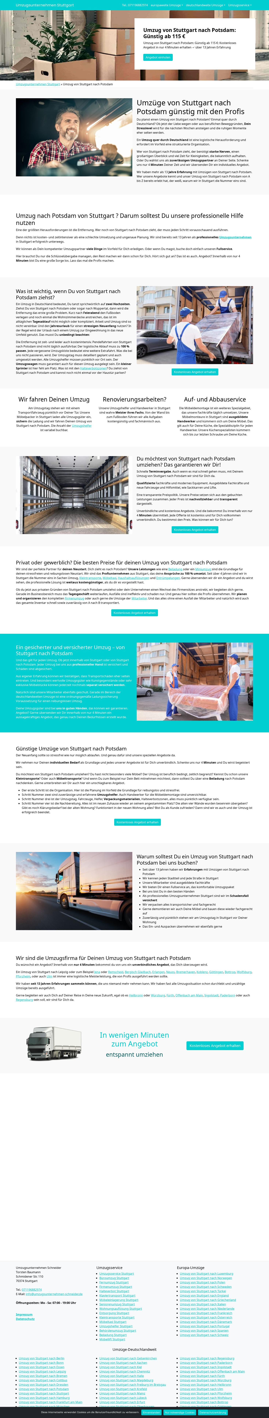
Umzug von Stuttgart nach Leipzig (42, 1371)
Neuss (170, 972)
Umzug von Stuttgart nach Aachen (123, 1363)
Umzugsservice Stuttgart (116, 1274)
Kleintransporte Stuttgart (116, 1317)
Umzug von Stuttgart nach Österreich (206, 1317)
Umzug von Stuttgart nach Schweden (206, 1287)
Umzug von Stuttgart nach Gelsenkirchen (128, 1358)
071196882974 (32, 1290)
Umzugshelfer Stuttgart (115, 1326)
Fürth (170, 995)
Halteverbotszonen (93, 368)
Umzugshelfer (82, 426)
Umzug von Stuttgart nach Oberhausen (126, 1406)
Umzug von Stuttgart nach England (204, 1295)
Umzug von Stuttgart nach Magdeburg (126, 1380)
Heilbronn (136, 995)
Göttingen (216, 972)
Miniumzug (203, 569)
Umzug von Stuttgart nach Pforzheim (206, 1393)
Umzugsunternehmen (235, 237)
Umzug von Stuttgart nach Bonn (41, 1363)
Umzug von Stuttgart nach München (44, 1406)
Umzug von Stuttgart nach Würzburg (205, 1380)
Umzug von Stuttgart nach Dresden (43, 1385)
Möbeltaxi (109, 578)
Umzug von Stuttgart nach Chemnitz (124, 1371)
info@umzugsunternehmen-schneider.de (54, 1294)
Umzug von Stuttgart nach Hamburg (44, 1398)
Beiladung (175, 569)
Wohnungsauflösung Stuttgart (120, 1309)
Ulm (49, 976)
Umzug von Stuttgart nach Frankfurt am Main (50, 1402)
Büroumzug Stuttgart (114, 1278)
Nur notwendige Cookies (180, 1412)
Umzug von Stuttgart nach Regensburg (207, 1358)
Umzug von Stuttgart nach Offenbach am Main (212, 1371)
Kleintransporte (90, 578)
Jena (97, 972)
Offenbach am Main (189, 995)
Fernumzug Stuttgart (114, 1282)
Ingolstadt (211, 995)
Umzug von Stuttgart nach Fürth (202, 1376)
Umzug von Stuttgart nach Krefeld (123, 1389)
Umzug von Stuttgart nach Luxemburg (206, 1274)
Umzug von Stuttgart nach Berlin (41, 1358)
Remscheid (115, 972)
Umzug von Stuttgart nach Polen (202, 1282)
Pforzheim (23, 976)
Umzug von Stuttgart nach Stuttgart (44, 1393)
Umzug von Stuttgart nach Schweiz (204, 1335)
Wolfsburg (244, 972)
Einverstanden (151, 1412)
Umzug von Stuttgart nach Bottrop (204, 1402)
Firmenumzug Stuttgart (115, 1287)
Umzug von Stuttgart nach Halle (121, 1376)
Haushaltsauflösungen (133, 578)
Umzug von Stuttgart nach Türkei (203, 1291)
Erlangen (158, 972)
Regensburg (24, 1000)
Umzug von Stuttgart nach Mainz (122, 1393)
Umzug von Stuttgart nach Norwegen (206, 1278)
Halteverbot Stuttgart (114, 1291)
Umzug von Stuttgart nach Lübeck (123, 1398)
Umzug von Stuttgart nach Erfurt (122, 1402)
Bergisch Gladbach (138, 972)
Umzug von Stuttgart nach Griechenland (208, 1300)
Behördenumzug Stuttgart (117, 1331)
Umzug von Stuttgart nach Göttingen (205, 1406)
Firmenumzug (74, 598)
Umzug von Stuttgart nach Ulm (201, 1389)
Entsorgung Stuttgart (114, 1313)
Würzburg (158, 995)
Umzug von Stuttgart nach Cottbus (43, 1380)
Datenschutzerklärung (213, 1412)
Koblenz (202, 972)
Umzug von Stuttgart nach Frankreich (206, 1313)
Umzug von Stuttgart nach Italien (203, 1304)
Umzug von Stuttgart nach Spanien (204, 1331)
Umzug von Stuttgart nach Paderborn (206, 1363)
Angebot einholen (158, 57)
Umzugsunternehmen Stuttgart (45, 5)
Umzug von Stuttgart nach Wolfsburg (206, 1398)
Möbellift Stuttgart (112, 1339)
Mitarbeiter (139, 598)
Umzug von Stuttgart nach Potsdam (44, 1389)
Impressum (24, 1314)
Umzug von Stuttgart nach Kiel (120, 1367)
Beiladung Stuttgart (113, 1335)
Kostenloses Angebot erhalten (195, 372)
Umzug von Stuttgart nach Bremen (43, 1376)
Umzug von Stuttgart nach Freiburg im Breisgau (132, 1385)
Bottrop (230, 972)
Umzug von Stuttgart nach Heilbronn (205, 1385)
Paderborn (227, 995)
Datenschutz (25, 1319)
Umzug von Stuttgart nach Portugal (204, 1326)
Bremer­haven (185, 972)
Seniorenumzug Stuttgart (117, 1304)
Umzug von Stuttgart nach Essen (41, 1367)
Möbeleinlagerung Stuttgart (118, 1300)
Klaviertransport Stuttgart (117, 1295)
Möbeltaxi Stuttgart (112, 1322)
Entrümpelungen (168, 578)
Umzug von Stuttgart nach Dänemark (206, 1322)
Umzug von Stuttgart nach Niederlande (207, 1309)
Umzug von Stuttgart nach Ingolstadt (206, 1367)
